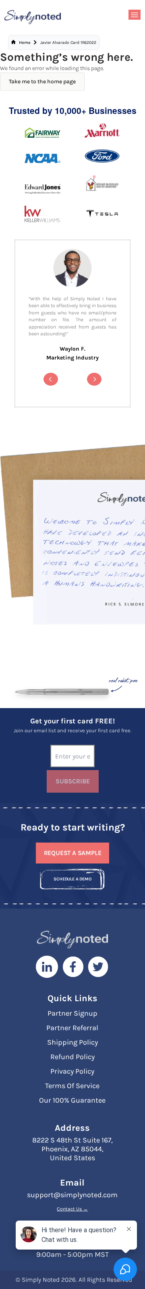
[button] (51, 379)
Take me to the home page (42, 81)
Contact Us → (72, 1209)
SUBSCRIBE (73, 781)
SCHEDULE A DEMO (72, 879)
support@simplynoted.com (72, 1194)
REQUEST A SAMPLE (73, 853)
